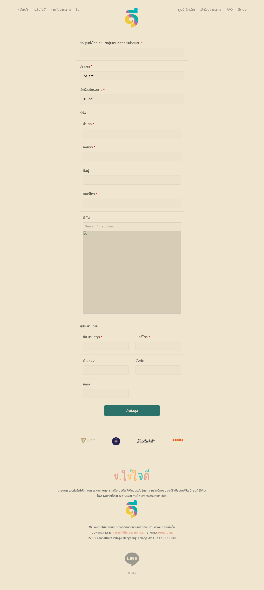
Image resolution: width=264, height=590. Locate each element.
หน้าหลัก (23, 9)
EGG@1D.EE (165, 532)
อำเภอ (88, 123)
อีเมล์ (86, 384)
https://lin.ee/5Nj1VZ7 (129, 532)
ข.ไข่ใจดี (40, 9)
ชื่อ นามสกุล (92, 336)
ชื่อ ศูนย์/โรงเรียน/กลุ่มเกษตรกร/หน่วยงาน (111, 43)
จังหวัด (89, 147)
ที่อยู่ (86, 170)
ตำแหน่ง (89, 360)
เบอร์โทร (90, 194)
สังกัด (140, 360)
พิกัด (86, 217)
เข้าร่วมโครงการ (210, 9)
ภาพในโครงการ (61, 9)
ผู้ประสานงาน (89, 326)
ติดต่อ (242, 9)
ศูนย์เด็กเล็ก (186, 9)
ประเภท (86, 66)
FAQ (229, 9)
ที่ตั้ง (83, 113)
